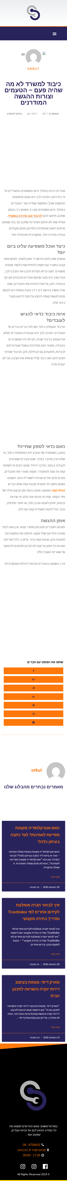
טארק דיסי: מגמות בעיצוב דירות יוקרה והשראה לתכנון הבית (36, 989)
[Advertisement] (33, 153)
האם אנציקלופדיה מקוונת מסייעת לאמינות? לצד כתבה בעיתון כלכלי (35, 835)
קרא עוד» (55, 877)
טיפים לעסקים (14, 113)
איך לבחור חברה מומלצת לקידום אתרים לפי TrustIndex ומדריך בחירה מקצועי (34, 912)
